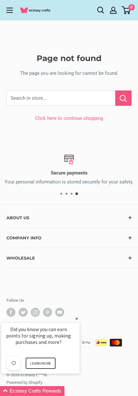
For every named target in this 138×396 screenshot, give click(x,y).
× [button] (76, 318)
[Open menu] (9, 10)
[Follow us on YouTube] (59, 312)
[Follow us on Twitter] (23, 312)
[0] (126, 10)
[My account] (113, 10)
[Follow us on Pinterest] (47, 312)
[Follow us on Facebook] (10, 312)
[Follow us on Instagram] (35, 312)
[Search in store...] (123, 98)
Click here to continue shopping (69, 118)
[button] (48, 391)
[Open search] (100, 10)
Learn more (40, 363)
